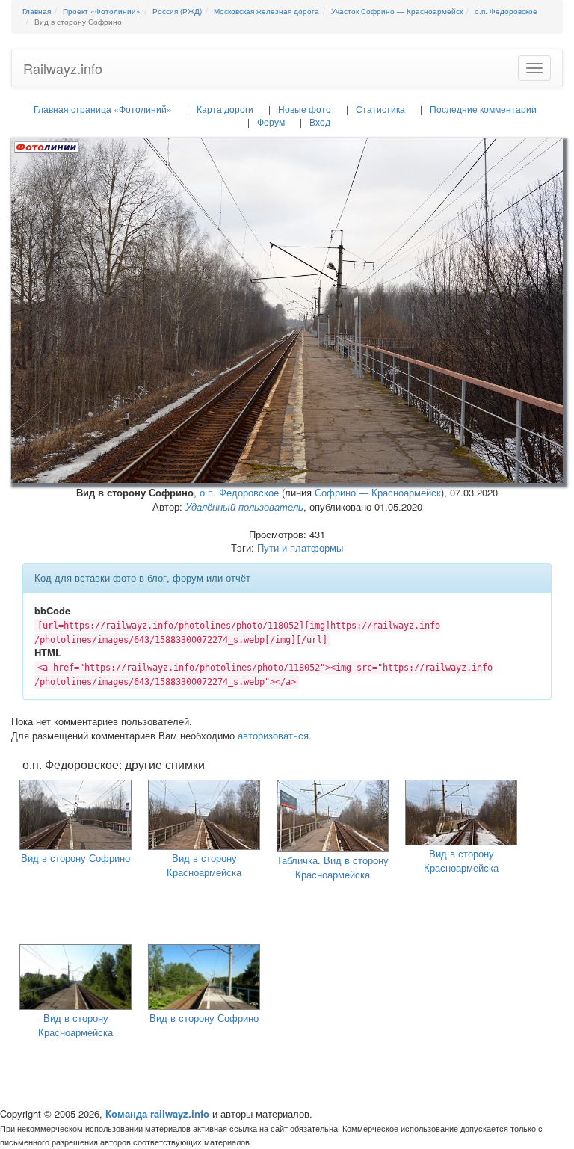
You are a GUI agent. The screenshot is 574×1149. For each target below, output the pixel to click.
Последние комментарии (483, 108)
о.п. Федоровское (239, 492)
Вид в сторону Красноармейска (204, 865)
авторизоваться (273, 735)
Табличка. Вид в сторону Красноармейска (333, 867)
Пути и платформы (300, 547)
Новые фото (304, 108)
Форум (271, 121)
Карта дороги (225, 108)
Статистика (380, 108)
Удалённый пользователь (244, 506)
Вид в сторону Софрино (75, 858)
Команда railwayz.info (157, 1113)
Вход (319, 121)
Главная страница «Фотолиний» (103, 108)
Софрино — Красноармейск (378, 492)
